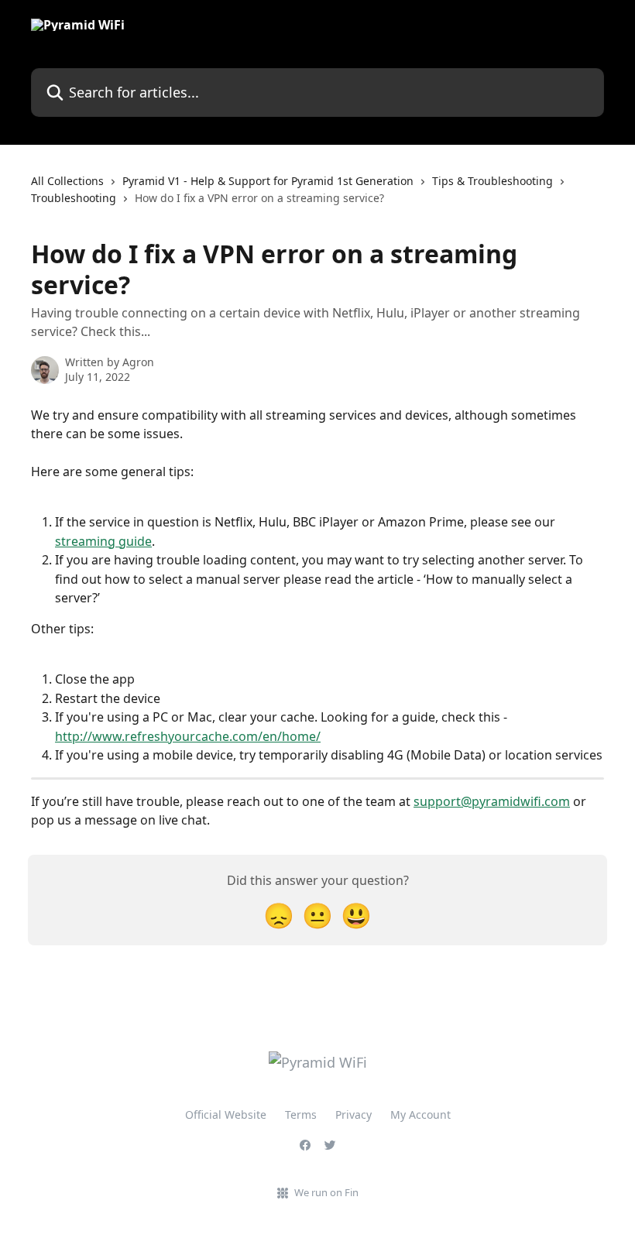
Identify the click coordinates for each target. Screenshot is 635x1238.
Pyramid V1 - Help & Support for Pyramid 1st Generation (268, 180)
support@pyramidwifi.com (492, 801)
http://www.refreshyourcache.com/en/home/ (188, 736)
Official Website (225, 1114)
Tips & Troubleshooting (492, 180)
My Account (420, 1114)
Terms (301, 1114)
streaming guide (103, 541)
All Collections (67, 180)
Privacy (353, 1114)
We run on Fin (326, 1192)
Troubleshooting (73, 197)
